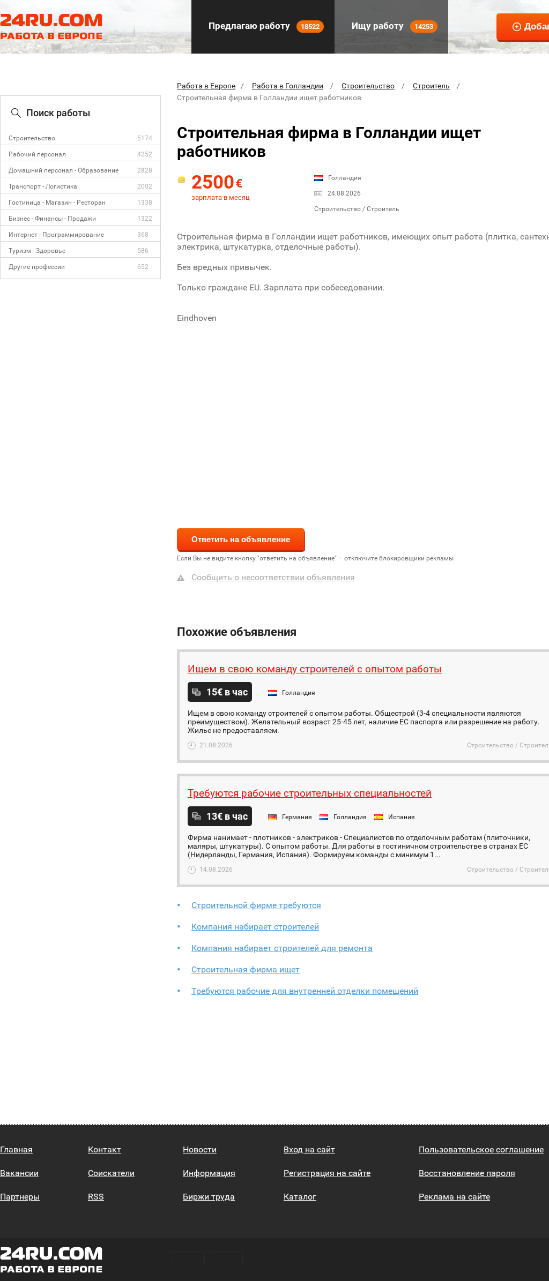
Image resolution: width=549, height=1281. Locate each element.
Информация (209, 1173)
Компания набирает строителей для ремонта (282, 948)
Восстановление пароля (467, 1173)
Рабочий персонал (37, 154)
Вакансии (19, 1173)
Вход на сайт (309, 1149)
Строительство (32, 138)
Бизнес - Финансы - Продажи (52, 218)
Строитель (431, 85)
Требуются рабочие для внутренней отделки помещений (304, 991)
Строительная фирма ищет (245, 969)
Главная (16, 1149)
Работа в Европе (206, 85)
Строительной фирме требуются (256, 905)
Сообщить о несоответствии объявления (273, 577)
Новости (200, 1149)
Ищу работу (391, 25)
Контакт (104, 1149)
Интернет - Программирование (56, 234)
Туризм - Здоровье (37, 250)
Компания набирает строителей (255, 927)
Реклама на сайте (454, 1197)
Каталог (300, 1197)
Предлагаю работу (263, 25)
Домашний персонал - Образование (63, 170)
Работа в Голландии (287, 85)
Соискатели (111, 1173)
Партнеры (20, 1197)
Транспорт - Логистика (43, 186)
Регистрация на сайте (327, 1173)
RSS (96, 1197)
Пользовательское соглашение (481, 1149)
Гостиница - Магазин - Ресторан (57, 202)
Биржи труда (209, 1197)
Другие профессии (37, 267)
